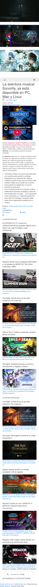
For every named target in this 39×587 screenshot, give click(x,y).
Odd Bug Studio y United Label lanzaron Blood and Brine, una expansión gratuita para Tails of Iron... (18, 358)
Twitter (23, 212)
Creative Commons (6, 584)
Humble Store (18, 206)
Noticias (10, 105)
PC (15, 105)
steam (4, 208)
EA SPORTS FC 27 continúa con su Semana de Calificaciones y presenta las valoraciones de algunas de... (19, 255)
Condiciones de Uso (19, 584)
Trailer (18, 105)
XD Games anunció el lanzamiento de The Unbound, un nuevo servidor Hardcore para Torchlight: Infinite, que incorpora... (19, 325)
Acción (11, 206)
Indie (24, 206)
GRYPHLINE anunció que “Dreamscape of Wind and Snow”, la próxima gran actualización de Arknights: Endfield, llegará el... (19, 391)
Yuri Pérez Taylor (11, 100)
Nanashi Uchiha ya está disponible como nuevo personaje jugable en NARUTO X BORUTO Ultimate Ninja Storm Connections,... (18, 533)
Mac (31, 206)
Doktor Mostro (4, 586)
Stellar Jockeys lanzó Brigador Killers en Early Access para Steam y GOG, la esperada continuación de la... (19, 566)
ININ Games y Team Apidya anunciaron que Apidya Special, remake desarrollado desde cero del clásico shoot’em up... (19, 497)
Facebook (6, 212)
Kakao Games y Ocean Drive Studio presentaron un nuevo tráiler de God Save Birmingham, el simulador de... (19, 463)
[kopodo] (4, 80)
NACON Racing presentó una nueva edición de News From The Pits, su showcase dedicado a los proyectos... (19, 291)
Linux (28, 206)
